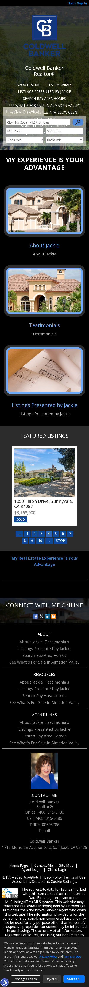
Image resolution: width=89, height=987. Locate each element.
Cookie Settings (63, 882)
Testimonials (59, 84)
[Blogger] (53, 616)
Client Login (57, 870)
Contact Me (43, 865)
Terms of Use (75, 877)
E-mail (44, 830)
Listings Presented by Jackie (44, 91)
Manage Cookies (26, 979)
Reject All (52, 979)
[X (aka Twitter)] (41, 616)
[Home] (44, 35)
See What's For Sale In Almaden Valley (44, 105)
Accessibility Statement (30, 882)
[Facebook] (35, 616)
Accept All (74, 979)
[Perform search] (77, 122)
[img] (44, 222)
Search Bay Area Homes (44, 98)
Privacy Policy (51, 877)
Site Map (66, 865)
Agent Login (31, 870)
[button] (4, 982)
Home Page (18, 865)
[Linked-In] (47, 616)
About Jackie (28, 84)
